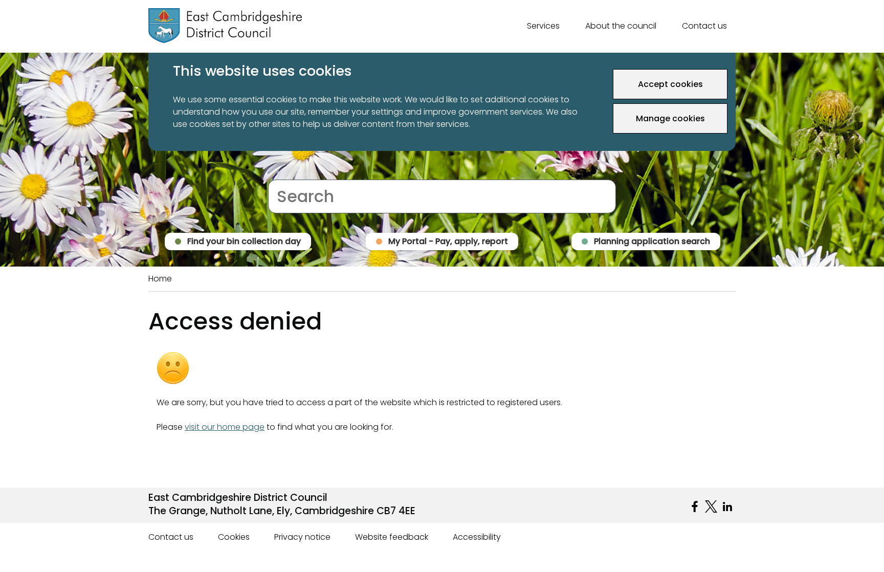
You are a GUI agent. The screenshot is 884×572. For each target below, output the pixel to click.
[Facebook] (695, 506)
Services (543, 26)
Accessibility (477, 537)
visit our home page (224, 427)
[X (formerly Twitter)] (711, 506)
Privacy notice (302, 537)
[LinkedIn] (727, 506)
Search (282, 173)
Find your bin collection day (244, 241)
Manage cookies (670, 118)
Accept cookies (670, 84)
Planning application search (652, 241)
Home (160, 278)
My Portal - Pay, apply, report (448, 241)
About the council (620, 26)
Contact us (704, 26)
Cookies (234, 537)
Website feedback (391, 537)
